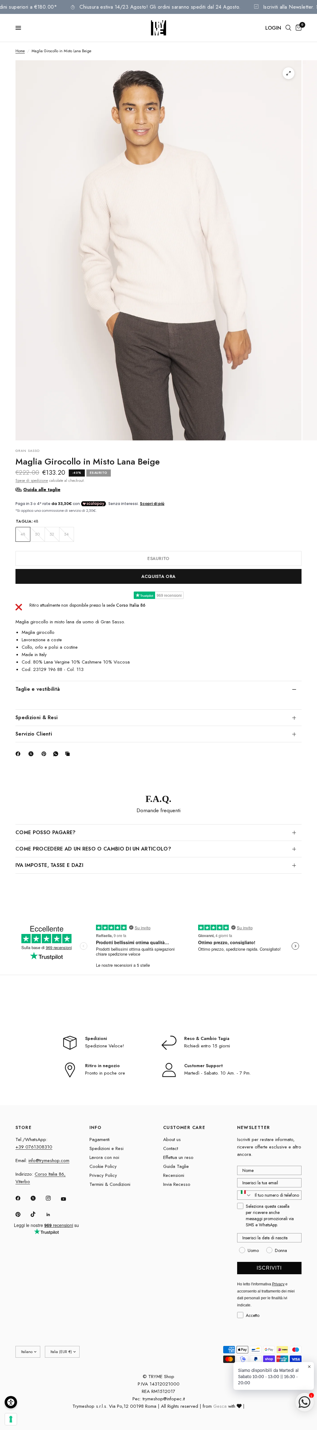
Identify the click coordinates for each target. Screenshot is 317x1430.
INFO (95, 1127)
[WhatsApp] (57, 753)
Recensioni (173, 1175)
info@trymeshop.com (48, 1160)
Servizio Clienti (33, 733)
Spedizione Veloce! (104, 1045)
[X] (32, 753)
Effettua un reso (178, 1157)
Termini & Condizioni (109, 1184)
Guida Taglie (176, 1166)
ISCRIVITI (269, 1268)
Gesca (220, 1406)
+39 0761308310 (33, 1147)
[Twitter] (37, 1198)
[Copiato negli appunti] (68, 753)
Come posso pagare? (45, 832)
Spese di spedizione (31, 480)
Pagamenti (99, 1139)
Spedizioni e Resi (106, 1148)
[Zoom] (288, 73)
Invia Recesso (176, 1184)
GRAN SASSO (27, 450)
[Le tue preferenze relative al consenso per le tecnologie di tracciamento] (11, 1419)
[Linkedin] (52, 1214)
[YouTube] (68, 1199)
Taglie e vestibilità (37, 689)
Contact (170, 1148)
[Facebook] (19, 753)
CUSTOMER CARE (184, 1127)
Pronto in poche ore (105, 1073)
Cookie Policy (103, 1166)
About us (172, 1139)
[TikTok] (37, 1214)
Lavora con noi (104, 1157)
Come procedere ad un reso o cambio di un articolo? (93, 848)
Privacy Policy (103, 1175)
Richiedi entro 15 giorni (207, 1045)
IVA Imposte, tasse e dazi (49, 865)
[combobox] (244, 1195)
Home (20, 51)
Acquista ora (158, 576)
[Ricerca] (288, 28)
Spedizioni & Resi (36, 717)
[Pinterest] (45, 753)
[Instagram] (52, 1198)
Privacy (278, 1284)
